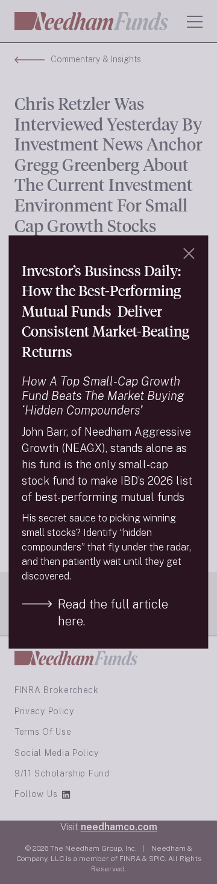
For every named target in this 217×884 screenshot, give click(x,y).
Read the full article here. (113, 612)
